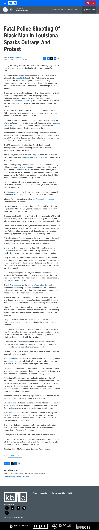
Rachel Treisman (15, 57)
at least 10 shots (20, 78)
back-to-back (20, 347)
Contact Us (43, 493)
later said (13, 403)
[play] (5, 10)
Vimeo (35, 493)
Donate (91, 3)
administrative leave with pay (31, 157)
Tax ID (70, 493)
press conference (14, 413)
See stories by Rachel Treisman (16, 476)
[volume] (11, 10)
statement (35, 111)
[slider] (14, 10)
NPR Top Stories (15, 456)
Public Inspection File (57, 493)
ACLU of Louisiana (14, 285)
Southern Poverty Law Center (39, 285)
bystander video (16, 192)
